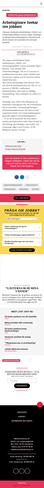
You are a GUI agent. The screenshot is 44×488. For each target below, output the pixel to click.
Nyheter (35, 189)
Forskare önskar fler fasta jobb (15, 149)
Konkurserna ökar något (13, 146)
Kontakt (22, 416)
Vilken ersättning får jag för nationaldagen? (16, 227)
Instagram (27, 471)
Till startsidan (22, 198)
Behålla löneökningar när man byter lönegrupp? (19, 242)
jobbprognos (9, 189)
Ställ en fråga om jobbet (22, 250)
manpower (23, 189)
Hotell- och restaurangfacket (22, 441)
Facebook (16, 471)
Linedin (21, 471)
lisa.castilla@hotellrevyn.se (26, 54)
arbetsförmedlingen (13, 185)
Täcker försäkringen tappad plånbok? (20, 235)
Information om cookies (22, 421)
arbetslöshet (31, 185)
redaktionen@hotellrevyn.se (22, 449)
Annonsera (22, 412)
